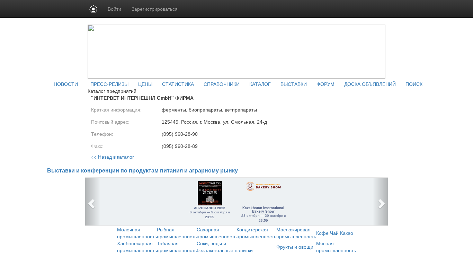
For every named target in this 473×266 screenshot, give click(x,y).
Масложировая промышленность (296, 233)
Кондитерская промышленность (256, 233)
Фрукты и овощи (294, 246)
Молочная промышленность (137, 233)
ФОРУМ (325, 83)
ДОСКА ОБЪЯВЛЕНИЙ (370, 83)
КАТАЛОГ (260, 83)
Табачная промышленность (177, 247)
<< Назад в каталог (112, 156)
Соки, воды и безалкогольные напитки (225, 247)
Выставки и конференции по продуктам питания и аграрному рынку (142, 171)
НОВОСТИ (66, 83)
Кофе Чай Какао (334, 232)
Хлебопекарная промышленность (137, 247)
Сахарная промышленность (217, 233)
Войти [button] (114, 8)
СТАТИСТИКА (178, 83)
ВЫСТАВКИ (293, 83)
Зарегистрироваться (155, 8)
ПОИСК (413, 83)
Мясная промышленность (336, 247)
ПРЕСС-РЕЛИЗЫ (109, 83)
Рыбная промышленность (177, 233)
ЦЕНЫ (145, 83)
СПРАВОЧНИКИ (222, 83)
